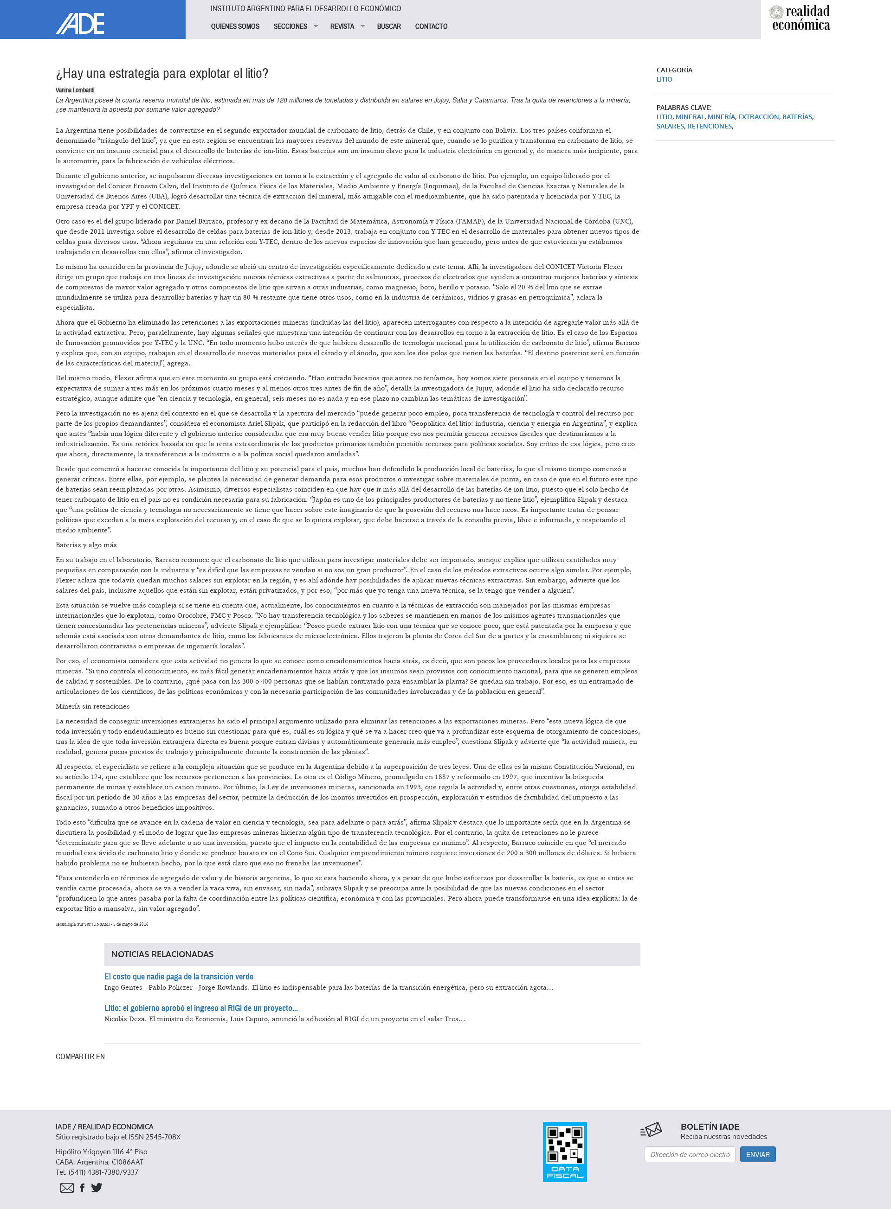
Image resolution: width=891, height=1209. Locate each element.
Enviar (758, 1154)
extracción (758, 117)
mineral (690, 117)
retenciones (709, 126)
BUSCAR (389, 26)
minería (721, 117)
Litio (664, 79)
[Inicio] (93, 17)
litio (664, 117)
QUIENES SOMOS (235, 26)
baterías (797, 117)
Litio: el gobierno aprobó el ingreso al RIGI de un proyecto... (201, 1008)
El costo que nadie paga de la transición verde (178, 977)
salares (670, 126)
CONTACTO (431, 26)
